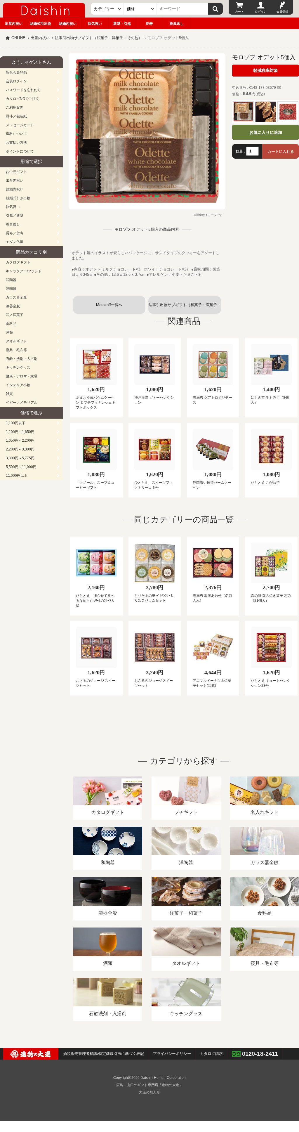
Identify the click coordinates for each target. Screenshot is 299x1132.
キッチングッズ (18, 367)
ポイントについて (20, 151)
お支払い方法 (16, 143)
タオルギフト (16, 341)
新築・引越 (122, 24)
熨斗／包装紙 (16, 116)
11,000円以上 (16, 476)
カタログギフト (18, 262)
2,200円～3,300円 (20, 449)
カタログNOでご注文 (22, 99)
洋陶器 (11, 289)
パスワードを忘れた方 (23, 90)
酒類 (9, 332)
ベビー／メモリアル (21, 403)
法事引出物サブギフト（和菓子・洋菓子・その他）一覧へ (185, 308)
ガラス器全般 (16, 297)
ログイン (261, 11)
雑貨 (9, 394)
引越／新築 (14, 216)
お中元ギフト (16, 172)
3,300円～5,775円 (20, 458)
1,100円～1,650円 (20, 432)
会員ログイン (16, 81)
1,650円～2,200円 (20, 440)
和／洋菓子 (14, 315)
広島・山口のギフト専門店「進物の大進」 (149, 1085)
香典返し (177, 24)
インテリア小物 (18, 385)
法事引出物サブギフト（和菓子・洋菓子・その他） (98, 38)
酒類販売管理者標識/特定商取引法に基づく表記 (103, 1053)
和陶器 (11, 280)
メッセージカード (20, 125)
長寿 (149, 24)
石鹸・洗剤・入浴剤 (21, 359)
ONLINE (18, 38)
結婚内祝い (68, 24)
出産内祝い (13, 24)
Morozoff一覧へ (109, 305)
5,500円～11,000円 (21, 467)
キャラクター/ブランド (24, 271)
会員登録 (282, 11)
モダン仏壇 (14, 242)
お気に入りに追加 (265, 132)
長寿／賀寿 (14, 233)
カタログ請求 (211, 1053)
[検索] (215, 9)
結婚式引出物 (40, 24)
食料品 (11, 324)
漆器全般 (13, 306)
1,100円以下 (15, 423)
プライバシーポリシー (172, 1053)
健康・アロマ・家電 (21, 376)
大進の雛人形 (149, 1092)
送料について (16, 134)
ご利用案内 (14, 107)
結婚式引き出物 (18, 198)
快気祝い (95, 24)
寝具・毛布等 (16, 350)
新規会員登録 (16, 72)
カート (239, 11)
